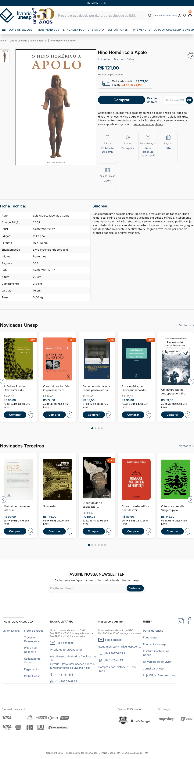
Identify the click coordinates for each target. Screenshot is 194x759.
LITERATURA (96, 29)
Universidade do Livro (157, 661)
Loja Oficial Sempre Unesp (160, 675)
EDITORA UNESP (118, 29)
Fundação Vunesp (154, 644)
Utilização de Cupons (32, 660)
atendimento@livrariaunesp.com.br (120, 646)
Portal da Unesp (153, 630)
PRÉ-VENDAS (141, 29)
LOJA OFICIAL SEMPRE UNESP (174, 29)
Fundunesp (150, 637)
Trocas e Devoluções (31, 639)
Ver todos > (186, 325)
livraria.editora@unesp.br (66, 649)
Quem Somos (11, 630)
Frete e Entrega (34, 630)
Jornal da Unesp (153, 668)
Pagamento (31, 669)
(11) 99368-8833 (66, 681)
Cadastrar (135, 588)
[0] (190, 15)
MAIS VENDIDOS (48, 29)
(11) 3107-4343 (113, 660)
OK (189, 100)
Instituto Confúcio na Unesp (156, 652)
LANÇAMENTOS (73, 29)
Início (3, 40)
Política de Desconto (30, 649)
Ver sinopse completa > (148, 124)
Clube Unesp (32, 676)
